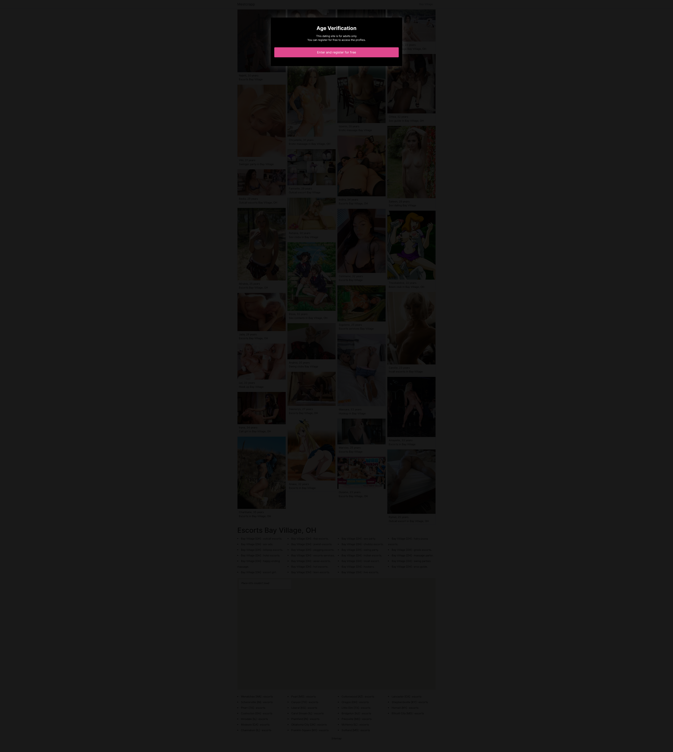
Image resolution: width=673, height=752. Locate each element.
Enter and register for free (336, 52)
